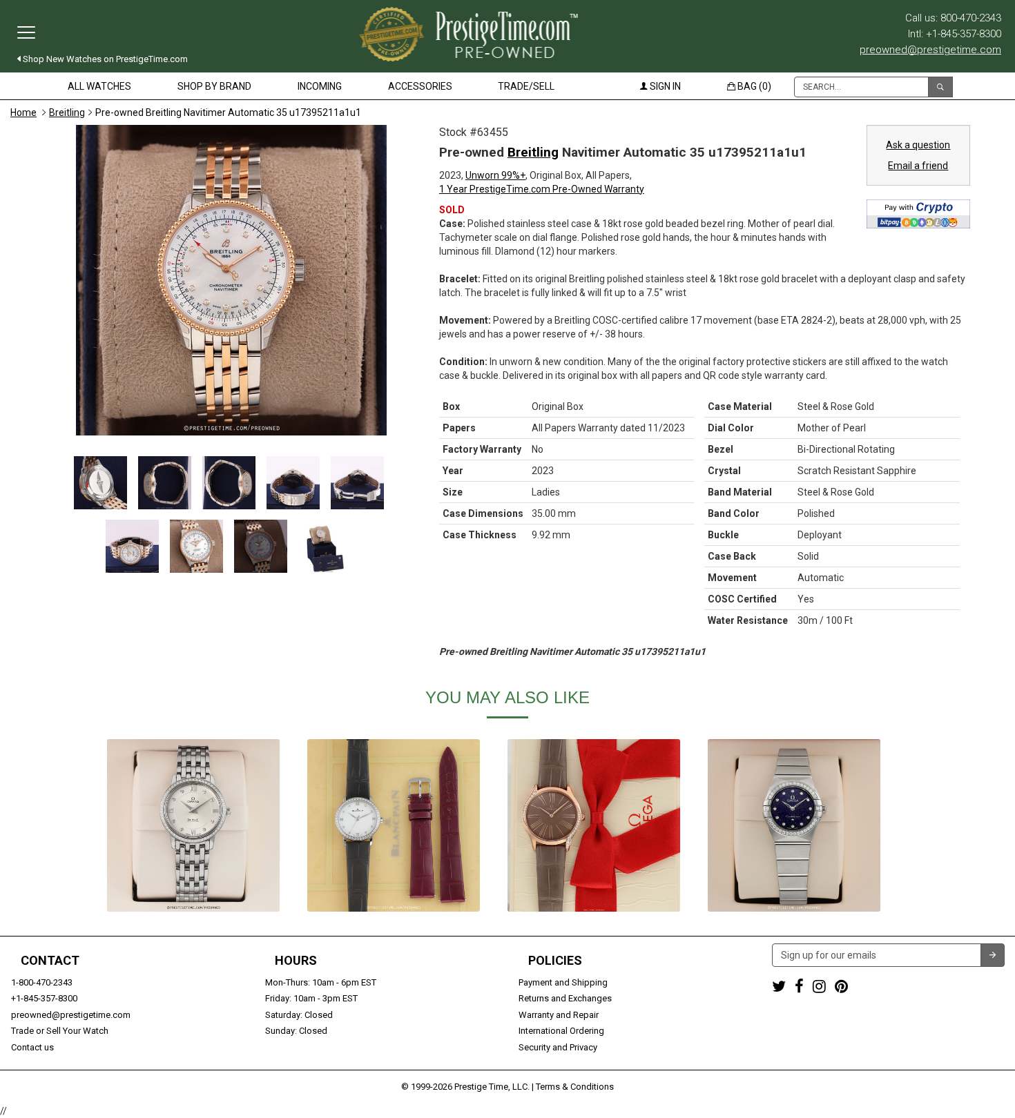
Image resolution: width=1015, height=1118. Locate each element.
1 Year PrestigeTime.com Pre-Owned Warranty (541, 189)
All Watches (99, 86)
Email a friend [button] (918, 165)
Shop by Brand (214, 86)
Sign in (664, 86)
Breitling (67, 112)
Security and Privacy (558, 1047)
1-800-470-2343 (41, 982)
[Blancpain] (393, 825)
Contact (50, 961)
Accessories (420, 86)
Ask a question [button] (918, 144)
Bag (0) (753, 86)
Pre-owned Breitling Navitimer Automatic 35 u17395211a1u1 (228, 112)
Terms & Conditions (575, 1086)
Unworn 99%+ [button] (495, 175)
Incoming (320, 86)
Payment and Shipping (563, 982)
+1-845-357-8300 (44, 998)
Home (23, 112)
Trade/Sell (526, 86)
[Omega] (193, 825)
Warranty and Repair (559, 1015)
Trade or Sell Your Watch (59, 1031)
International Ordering (561, 1031)
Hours (296, 961)
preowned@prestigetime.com (930, 49)
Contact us (32, 1047)
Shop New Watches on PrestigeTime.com (104, 59)
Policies (555, 961)
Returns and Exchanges (565, 998)
